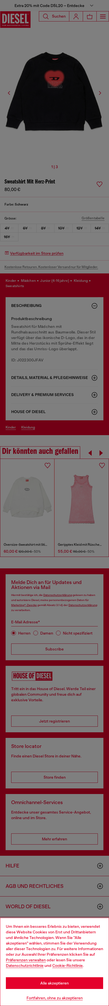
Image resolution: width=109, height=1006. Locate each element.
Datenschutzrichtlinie (25, 965)
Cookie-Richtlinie (67, 965)
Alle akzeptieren (54, 983)
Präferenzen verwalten (26, 960)
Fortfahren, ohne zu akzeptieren (55, 998)
